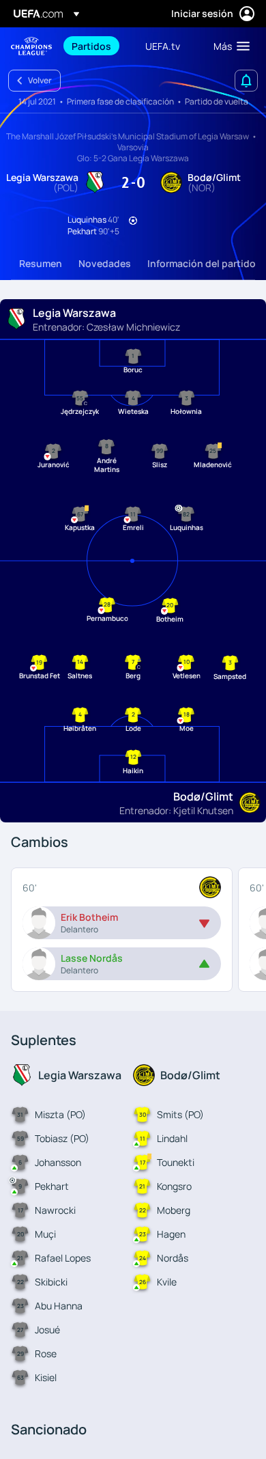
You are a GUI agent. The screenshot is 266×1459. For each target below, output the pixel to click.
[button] (228, 46)
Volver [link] (40, 80)
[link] (91, 46)
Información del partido (201, 263)
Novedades (104, 263)
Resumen (40, 263)
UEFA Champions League (31, 46)
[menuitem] (97, 46)
